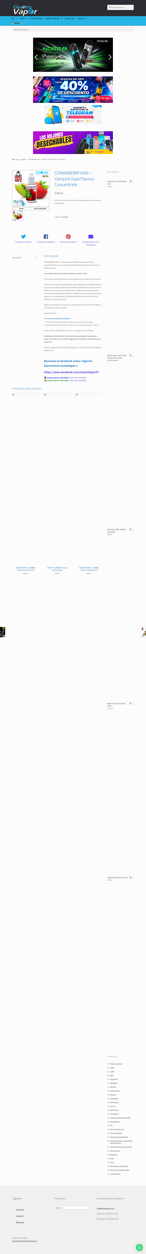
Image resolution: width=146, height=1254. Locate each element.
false (36, 57)
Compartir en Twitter (23, 242)
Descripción (16, 257)
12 (76, 73)
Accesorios (81, 18)
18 (94, 73)
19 (97, 73)
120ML (112, 1071)
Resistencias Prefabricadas (119, 1170)
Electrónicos (114, 1110)
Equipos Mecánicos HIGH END (120, 1118)
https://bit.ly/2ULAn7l (78, 380)
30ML (111, 1075)
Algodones (113, 1083)
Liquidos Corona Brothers (119, 1137)
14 (82, 73)
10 (70, 73)
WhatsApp (20, 1222)
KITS (13, 18)
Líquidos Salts (115, 1151)
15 (85, 73)
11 (73, 73)
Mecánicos (113, 1155)
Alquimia (23, 159)
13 (79, 73)
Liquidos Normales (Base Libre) (121, 1147)
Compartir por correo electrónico (90, 243)
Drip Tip (113, 1106)
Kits (111, 1125)
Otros (112, 1162)
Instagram (20, 1209)
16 (88, 73)
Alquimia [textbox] (72, 1208)
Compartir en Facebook (46, 242)
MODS (22, 18)
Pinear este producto (68, 242)
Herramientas (115, 1122)
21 (103, 73)
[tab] (25, 257)
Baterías (113, 1095)
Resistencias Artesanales (119, 1166)
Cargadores (114, 1098)
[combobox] (73, 1207)
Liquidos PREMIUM (52, 18)
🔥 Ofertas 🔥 (17, 23)
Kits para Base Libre (117, 1129)
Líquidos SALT (70, 18)
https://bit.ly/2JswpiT (78, 377)
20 (100, 73)
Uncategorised (115, 1174)
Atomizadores (115, 1091)
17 (91, 73)
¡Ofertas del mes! (116, 1064)
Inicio (17, 159)
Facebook (19, 1216)
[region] (73, 57)
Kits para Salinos (116, 1133)
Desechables (114, 1102)
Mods (112, 1158)
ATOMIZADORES (36, 18)
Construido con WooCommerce (24, 1241)
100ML (112, 1068)
